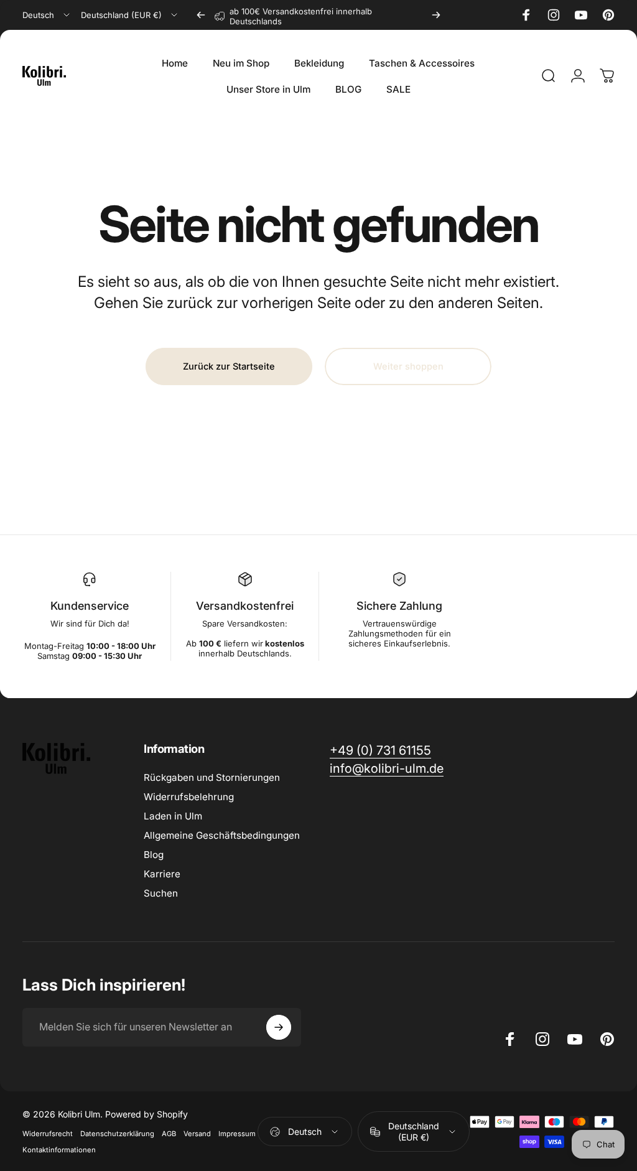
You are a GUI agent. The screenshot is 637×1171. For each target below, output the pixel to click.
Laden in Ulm (173, 816)
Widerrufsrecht (47, 1133)
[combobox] (47, 15)
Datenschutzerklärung (117, 1133)
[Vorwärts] (436, 15)
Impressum (237, 1133)
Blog (154, 855)
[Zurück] (201, 15)
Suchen (161, 893)
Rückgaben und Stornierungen (212, 777)
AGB (169, 1133)
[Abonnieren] (278, 1027)
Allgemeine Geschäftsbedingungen (222, 835)
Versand (197, 1133)
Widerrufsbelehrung (189, 797)
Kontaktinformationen (59, 1149)
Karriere (162, 874)
